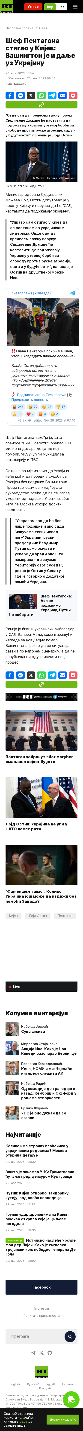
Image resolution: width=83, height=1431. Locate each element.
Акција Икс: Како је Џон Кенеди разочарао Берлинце (49, 1051)
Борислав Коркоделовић (41, 1063)
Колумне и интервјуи (37, 1013)
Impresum (41, 1308)
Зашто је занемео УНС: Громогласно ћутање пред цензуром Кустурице (40, 1174)
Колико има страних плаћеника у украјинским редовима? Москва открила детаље (37, 1150)
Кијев (13, 916)
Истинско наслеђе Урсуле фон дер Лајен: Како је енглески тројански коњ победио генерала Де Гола (41, 1247)
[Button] (70, 1336)
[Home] (6, 6)
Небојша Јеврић (34, 1026)
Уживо (33, 7)
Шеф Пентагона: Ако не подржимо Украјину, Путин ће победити (40, 605)
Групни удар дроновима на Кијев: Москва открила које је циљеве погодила (37, 1219)
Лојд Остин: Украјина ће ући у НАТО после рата (36, 826)
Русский (33, 1384)
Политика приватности (42, 1315)
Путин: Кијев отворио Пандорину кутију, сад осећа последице (37, 1195)
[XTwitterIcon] (41, 1353)
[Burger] (75, 6)
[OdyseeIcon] (49, 1353)
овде (23, 1421)
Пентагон (65, 916)
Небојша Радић (33, 1083)
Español (68, 1384)
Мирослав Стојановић (39, 1044)
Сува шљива (33, 1031)
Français (45, 1388)
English (15, 1384)
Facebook (41, 1287)
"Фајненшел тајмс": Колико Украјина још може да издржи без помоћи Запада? (41, 896)
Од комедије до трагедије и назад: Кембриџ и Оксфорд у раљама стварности (48, 1093)
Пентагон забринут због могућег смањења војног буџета (39, 759)
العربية (51, 1384)
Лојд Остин (38, 916)
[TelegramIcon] (33, 1353)
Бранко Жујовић (34, 1108)
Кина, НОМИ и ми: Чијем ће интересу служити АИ (46, 1071)
